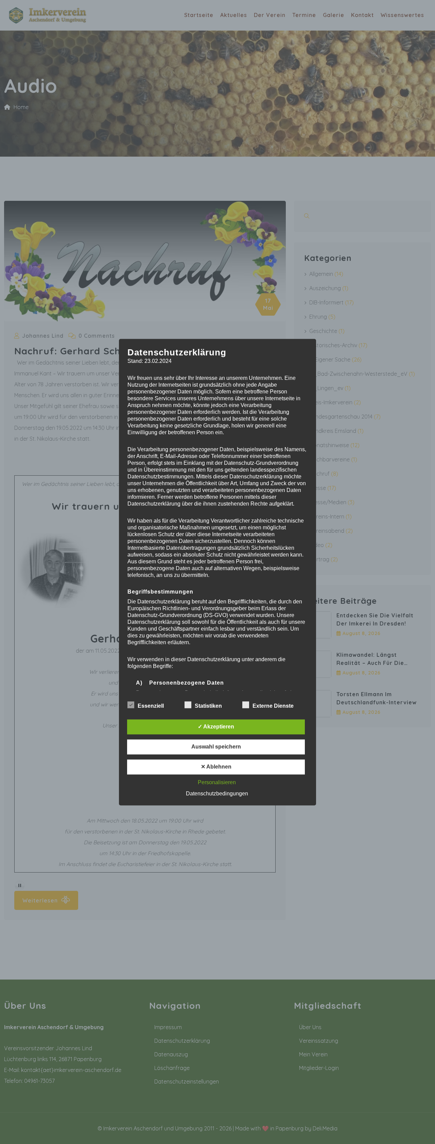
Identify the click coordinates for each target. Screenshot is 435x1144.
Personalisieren (217, 782)
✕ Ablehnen (216, 767)
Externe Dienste (273, 706)
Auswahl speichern (216, 747)
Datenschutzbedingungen (217, 793)
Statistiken (208, 706)
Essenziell (151, 706)
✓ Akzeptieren (216, 726)
